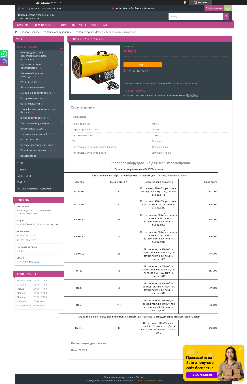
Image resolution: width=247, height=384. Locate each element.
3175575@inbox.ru (29, 262)
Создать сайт (43, 2)
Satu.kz (139, 377)
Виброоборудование (32, 117)
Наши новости (25, 175)
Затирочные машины (32, 87)
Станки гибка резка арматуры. (31, 75)
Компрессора (28, 155)
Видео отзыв (98, 24)
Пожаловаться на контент (150, 380)
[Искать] (226, 16)
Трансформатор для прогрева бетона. (38, 110)
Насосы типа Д (29, 139)
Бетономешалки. (30, 103)
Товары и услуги (42, 24)
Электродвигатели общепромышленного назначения (33, 55)
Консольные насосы (32, 128)
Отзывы (21, 169)
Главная (22, 24)
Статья (21, 182)
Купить (143, 64)
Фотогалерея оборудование (34, 188)
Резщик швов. (28, 81)
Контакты (79, 24)
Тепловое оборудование (57, 32)
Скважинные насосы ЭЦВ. (35, 133)
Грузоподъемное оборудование (30, 66)
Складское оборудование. (35, 92)
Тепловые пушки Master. (88, 32)
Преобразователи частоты (36, 150)
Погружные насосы (31, 98)
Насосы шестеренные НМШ (36, 144)
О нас (64, 24)
